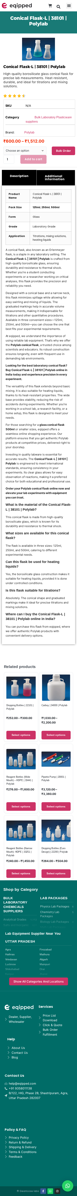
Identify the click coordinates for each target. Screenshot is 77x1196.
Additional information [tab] (54, 177)
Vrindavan (11, 959)
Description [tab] (19, 176)
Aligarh (44, 959)
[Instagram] (57, 1191)
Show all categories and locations (38, 981)
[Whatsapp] (50, 1191)
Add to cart (33, 159)
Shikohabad (12, 969)
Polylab (29, 132)
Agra (8, 949)
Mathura (45, 954)
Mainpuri (45, 964)
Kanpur (9, 974)
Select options (21, 734)
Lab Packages (54, 898)
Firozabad (46, 949)
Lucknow (10, 964)
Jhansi (43, 974)
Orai (42, 969)
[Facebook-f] (43, 1191)
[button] (58, 6)
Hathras (10, 954)
